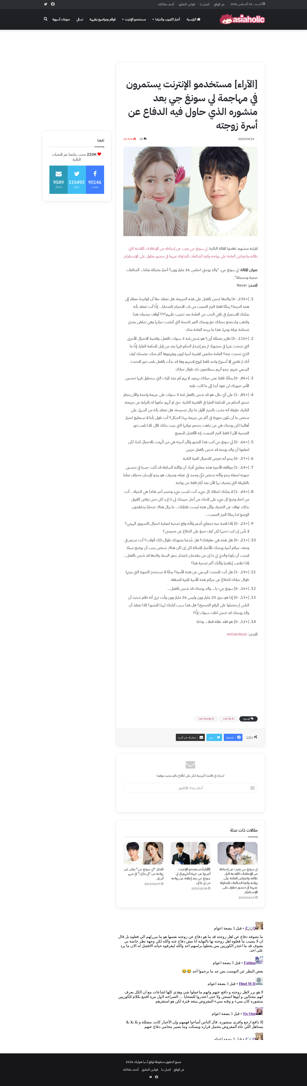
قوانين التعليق (187, 4)
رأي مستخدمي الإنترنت (226, 72)
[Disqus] (190, 980)
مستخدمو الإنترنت (135, 19)
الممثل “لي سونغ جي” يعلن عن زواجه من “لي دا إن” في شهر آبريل (143, 874)
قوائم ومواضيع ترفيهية (103, 19)
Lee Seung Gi (206, 719)
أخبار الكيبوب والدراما (167, 19)
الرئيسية (192, 19)
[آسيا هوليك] (242, 19)
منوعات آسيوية (61, 19)
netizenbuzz (237, 634)
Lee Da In (228, 719)
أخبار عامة (249, 72)
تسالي (80, 19)
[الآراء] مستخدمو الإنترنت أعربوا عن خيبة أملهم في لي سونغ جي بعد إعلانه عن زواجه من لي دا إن (190, 876)
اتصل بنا (204, 4)
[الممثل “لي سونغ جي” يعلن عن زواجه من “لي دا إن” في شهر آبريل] (143, 853)
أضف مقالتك (166, 4)
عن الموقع (219, 4)
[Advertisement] (153, 42)
